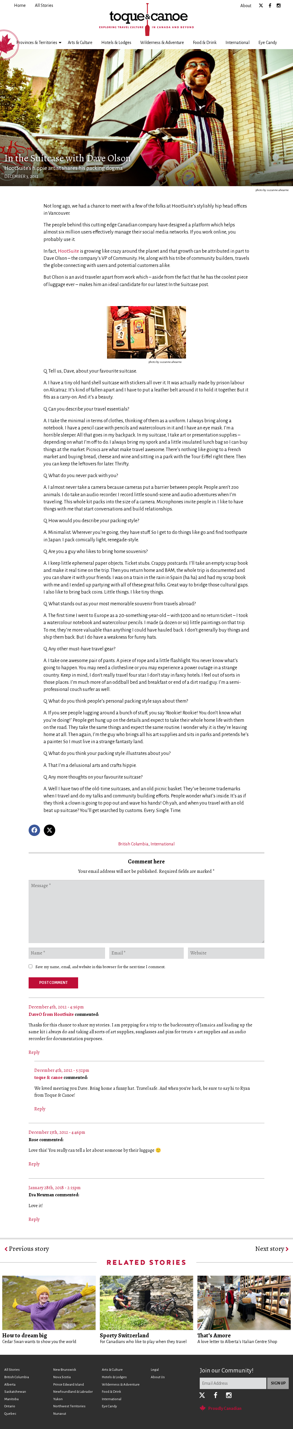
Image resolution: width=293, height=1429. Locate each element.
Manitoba (11, 1399)
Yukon (58, 1399)
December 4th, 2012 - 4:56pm (56, 1007)
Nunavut (59, 1414)
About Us (158, 1377)
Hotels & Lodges (116, 42)
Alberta (9, 1384)
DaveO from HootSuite (51, 1014)
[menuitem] (19, 5)
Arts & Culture (80, 42)
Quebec (10, 1414)
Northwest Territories (69, 1406)
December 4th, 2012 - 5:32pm (61, 1070)
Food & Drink (205, 42)
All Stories (12, 1370)
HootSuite (68, 251)
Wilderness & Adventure (162, 42)
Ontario (9, 1406)
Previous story (28, 1248)
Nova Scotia (62, 1377)
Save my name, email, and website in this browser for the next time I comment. (100, 967)
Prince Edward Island (68, 1384)
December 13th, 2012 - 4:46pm (57, 1132)
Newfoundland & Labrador (73, 1392)
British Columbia (133, 844)
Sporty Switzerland (124, 1335)
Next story (270, 1248)
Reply (34, 1052)
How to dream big (24, 1335)
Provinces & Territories (36, 42)
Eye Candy (267, 42)
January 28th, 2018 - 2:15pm (55, 1188)
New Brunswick (64, 1370)
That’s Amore (214, 1335)
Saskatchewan (15, 1392)
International (237, 42)
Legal (155, 1370)
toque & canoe (48, 1077)
